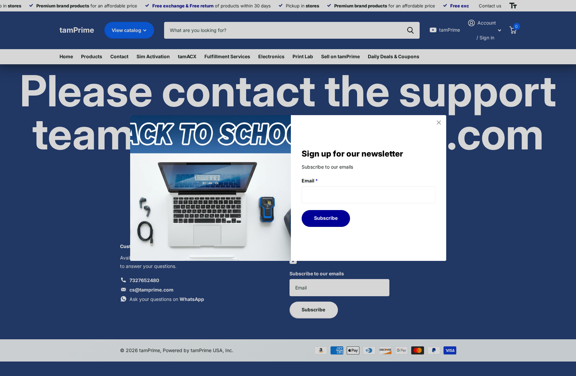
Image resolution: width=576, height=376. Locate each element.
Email (310, 180)
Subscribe (326, 218)
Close (438, 122)
